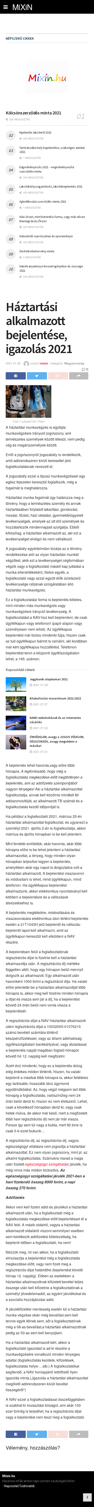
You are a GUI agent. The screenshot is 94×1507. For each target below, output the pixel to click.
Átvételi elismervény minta (36, 251)
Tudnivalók (27, 1486)
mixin (44, 363)
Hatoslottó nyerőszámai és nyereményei (46, 236)
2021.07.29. (40, 685)
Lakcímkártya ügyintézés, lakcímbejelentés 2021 (51, 186)
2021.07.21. (40, 751)
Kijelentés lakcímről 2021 (35, 132)
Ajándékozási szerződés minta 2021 (42, 201)
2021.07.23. (40, 728)
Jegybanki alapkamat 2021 (49, 679)
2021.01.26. (13, 363)
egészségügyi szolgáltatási (47, 1164)
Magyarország (74, 363)
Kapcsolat (11, 1486)
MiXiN (22, 7)
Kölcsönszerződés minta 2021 (33, 113)
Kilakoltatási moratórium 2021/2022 (55, 698)
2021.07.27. (40, 704)
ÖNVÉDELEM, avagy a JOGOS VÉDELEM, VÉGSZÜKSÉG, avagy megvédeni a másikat (57, 741)
